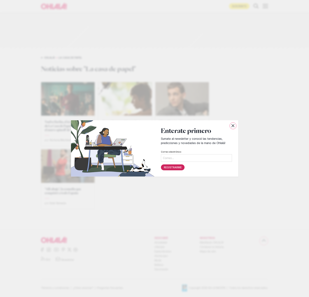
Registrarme (173, 167)
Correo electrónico (171, 152)
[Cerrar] (233, 125)
